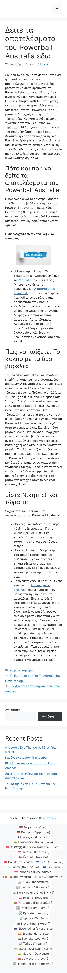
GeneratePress (48, 818)
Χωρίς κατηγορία (22, 670)
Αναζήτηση (13, 709)
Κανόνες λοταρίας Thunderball (26, 757)
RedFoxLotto (26, 280)
